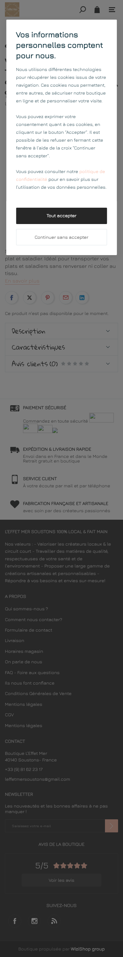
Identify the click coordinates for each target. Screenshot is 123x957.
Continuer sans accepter (62, 237)
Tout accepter (61, 215)
